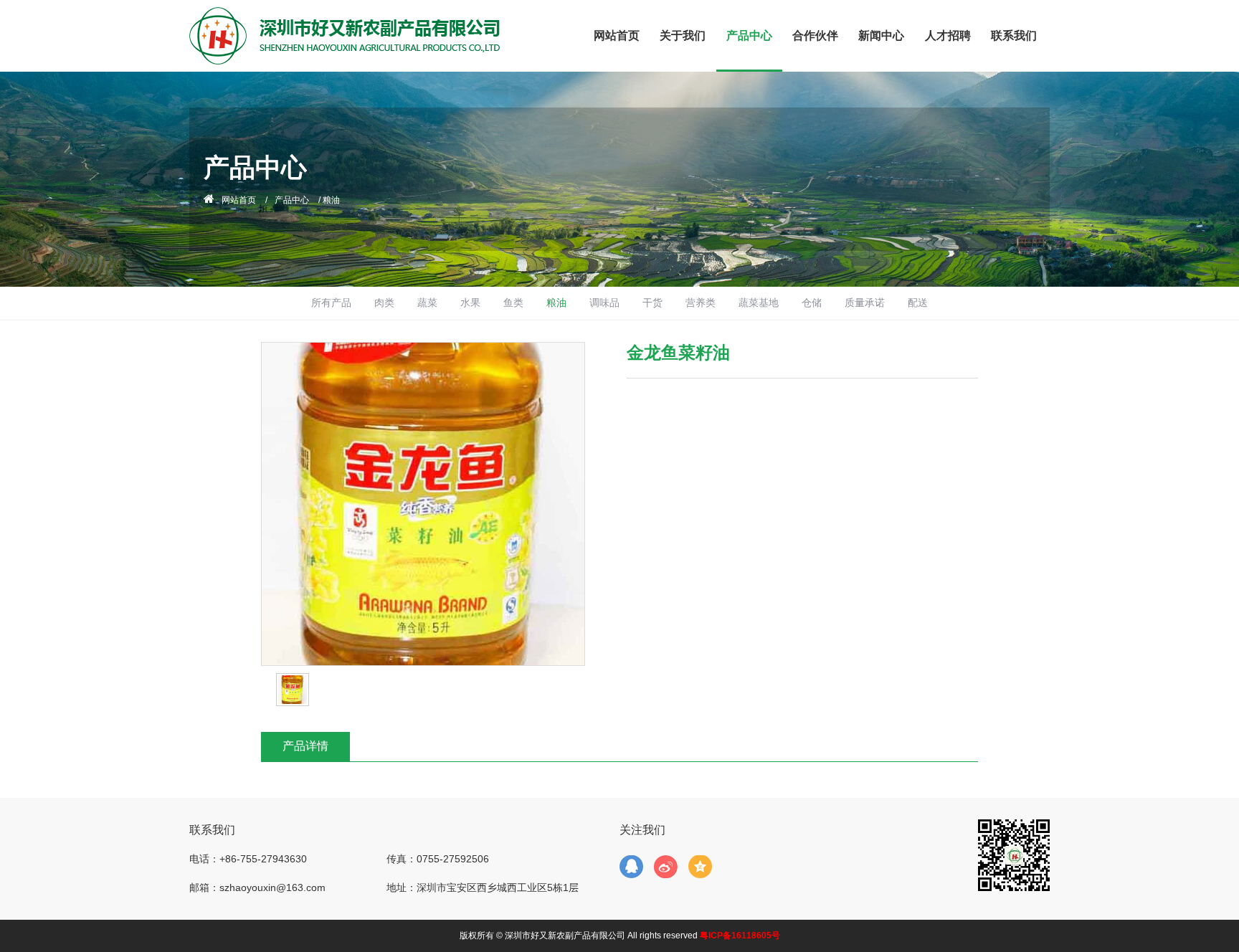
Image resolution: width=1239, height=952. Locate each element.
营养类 (700, 302)
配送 (918, 302)
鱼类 (513, 302)
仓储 (812, 302)
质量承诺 (865, 302)
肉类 (384, 302)
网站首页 (617, 35)
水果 (470, 302)
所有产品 (331, 302)
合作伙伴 (815, 35)
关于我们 (683, 35)
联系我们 (1014, 35)
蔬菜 (427, 302)
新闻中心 (881, 35)
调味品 (604, 302)
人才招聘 (948, 35)
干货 (652, 302)
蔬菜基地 (759, 302)
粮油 (556, 302)
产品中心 (749, 35)
